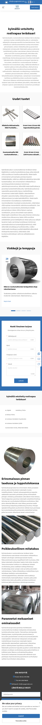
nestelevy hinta (21, 410)
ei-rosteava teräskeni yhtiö (13, 423)
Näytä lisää (7, 301)
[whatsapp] (38, 353)
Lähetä (21, 381)
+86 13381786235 (23, 680)
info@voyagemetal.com (16, 1)
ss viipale (8, 410)
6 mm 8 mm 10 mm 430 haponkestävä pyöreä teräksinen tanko (31, 126)
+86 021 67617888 (24, 677)
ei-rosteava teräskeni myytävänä (15, 419)
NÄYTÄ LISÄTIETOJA (10, 114)
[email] (38, 358)
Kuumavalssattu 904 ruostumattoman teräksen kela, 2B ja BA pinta (10, 153)
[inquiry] (38, 364)
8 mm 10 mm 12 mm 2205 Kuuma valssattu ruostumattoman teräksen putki (31, 153)
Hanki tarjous (35, 7)
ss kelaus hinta (10, 415)
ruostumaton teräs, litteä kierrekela (16, 428)
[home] (17, 7)
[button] (13, 310)
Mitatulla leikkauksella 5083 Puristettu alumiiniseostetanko (10, 126)
